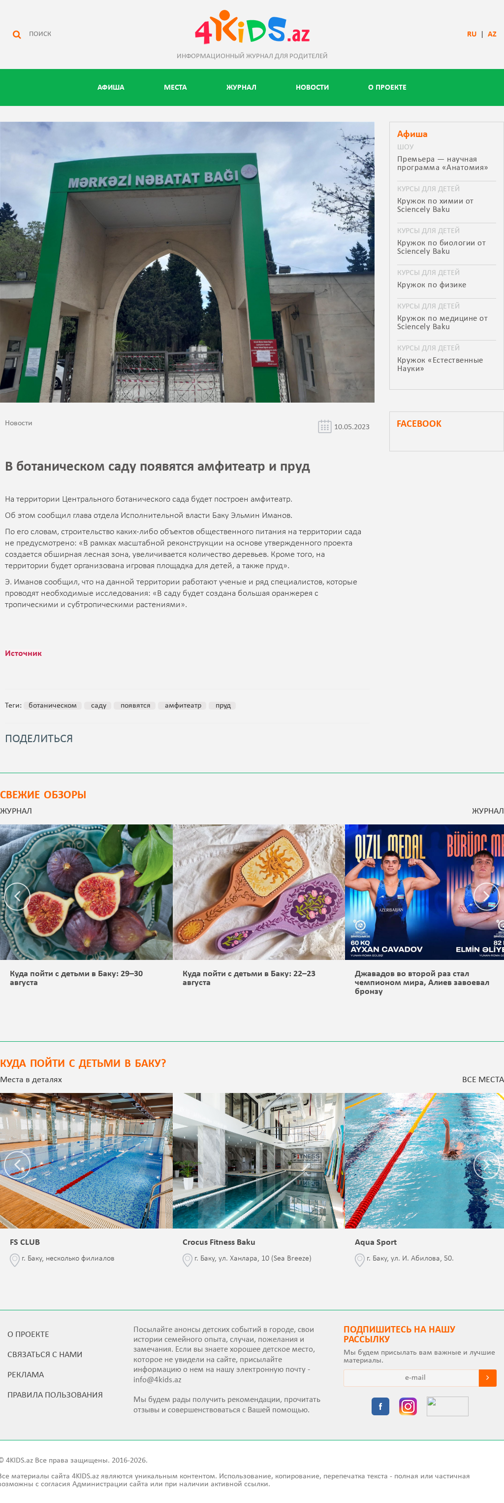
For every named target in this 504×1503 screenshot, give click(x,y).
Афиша (111, 88)
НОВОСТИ (312, 88)
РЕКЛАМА (25, 1375)
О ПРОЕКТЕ (387, 88)
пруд (222, 706)
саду (97, 706)
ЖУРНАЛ (241, 88)
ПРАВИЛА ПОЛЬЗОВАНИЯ (55, 1395)
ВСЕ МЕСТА (483, 1080)
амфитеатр (182, 706)
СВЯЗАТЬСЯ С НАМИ (45, 1355)
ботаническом (53, 706)
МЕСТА (175, 88)
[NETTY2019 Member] (448, 1407)
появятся (135, 706)
